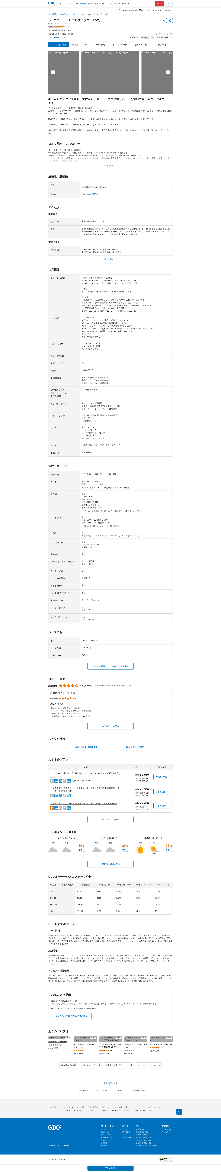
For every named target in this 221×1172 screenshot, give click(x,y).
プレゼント (77, 1110)
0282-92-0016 (59, 38)
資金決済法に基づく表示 (143, 1143)
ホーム (62, 4)
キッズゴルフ (155, 1110)
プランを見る (110, 1168)
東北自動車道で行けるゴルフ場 (119, 1065)
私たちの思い (105, 1132)
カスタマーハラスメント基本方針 (146, 1146)
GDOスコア (159, 1107)
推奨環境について (141, 1135)
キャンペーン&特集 (138, 1090)
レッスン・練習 (145, 1107)
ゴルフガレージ (103, 1110)
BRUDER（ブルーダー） (121, 1110)
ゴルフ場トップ (59, 45)
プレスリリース (166, 1132)
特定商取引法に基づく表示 (144, 1137)
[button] (53, 72)
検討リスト (145, 10)
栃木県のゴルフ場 (68, 1065)
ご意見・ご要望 (126, 1137)
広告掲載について (167, 1129)
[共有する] (170, 20)
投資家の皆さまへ (106, 1137)
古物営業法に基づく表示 (143, 1140)
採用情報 (104, 1146)
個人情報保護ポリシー (143, 1132)
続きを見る (109, 166)
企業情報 (104, 1143)
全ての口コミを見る (110, 726)
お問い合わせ (126, 1132)
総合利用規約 (140, 1129)
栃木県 (63, 14)
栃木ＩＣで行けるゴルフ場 (149, 1065)
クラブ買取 (81, 1107)
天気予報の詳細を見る (110, 864)
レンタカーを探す (136, 747)
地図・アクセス (141, 45)
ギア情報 (119, 1107)
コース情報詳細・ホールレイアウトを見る (110, 666)
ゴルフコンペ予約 (101, 1090)
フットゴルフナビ (140, 1110)
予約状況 (124, 10)
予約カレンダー (79, 45)
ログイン (159, 4)
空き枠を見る (161, 777)
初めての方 (169, 10)
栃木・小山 (72, 14)
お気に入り (157, 10)
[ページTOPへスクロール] (179, 1112)
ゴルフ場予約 (53, 14)
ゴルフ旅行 (66, 1110)
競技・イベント (131, 1107)
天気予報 (162, 45)
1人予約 (119, 1090)
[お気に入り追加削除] (164, 20)
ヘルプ (169, 4)
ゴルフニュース (106, 1107)
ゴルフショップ (67, 1107)
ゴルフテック (89, 1110)
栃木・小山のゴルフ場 (91, 1065)
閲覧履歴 (134, 10)
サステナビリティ (106, 1140)
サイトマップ (126, 1129)
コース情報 (100, 45)
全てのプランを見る (110, 820)
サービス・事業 (106, 1135)
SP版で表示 (110, 1083)
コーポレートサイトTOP (108, 1129)
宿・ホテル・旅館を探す (87, 747)
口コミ (120, 45)
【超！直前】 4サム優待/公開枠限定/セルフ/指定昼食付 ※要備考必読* (83, 803)
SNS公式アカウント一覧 (58, 1145)
